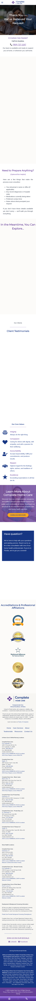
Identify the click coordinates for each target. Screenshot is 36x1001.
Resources (18, 731)
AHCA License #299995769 (8, 753)
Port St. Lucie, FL (6, 886)
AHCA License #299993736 (8, 860)
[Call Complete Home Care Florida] (27, 999)
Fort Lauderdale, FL (6, 743)
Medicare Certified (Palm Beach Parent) (11, 862)
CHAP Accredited (20, 860)
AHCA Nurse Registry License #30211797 (12, 790)
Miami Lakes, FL (6, 778)
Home (9, 728)
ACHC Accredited (20, 753)
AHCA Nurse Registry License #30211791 (12, 755)
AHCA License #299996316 (8, 838)
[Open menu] (1, 2)
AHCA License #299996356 (8, 789)
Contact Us (28, 731)
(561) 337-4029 (9, 800)
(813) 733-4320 (9, 833)
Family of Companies (23, 722)
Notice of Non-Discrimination (25, 992)
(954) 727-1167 (19, 44)
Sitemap (18, 993)
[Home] (9, 999)
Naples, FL (4, 761)
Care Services (18, 728)
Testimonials (8, 731)
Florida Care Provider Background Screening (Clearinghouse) (16, 914)
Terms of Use (14, 992)
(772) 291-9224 (9, 891)
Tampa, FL (4, 828)
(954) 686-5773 (9, 748)
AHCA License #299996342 (8, 822)
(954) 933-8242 (9, 873)
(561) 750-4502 (9, 855)
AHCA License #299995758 (8, 771)
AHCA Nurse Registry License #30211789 (12, 806)
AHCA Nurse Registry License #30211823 (12, 773)
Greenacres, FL (6, 796)
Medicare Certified (6, 880)
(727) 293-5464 (9, 817)
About (27, 728)
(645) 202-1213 (9, 783)
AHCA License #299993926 (8, 878)
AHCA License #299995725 (8, 805)
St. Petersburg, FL (6, 812)
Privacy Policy (6, 992)
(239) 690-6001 (9, 766)
